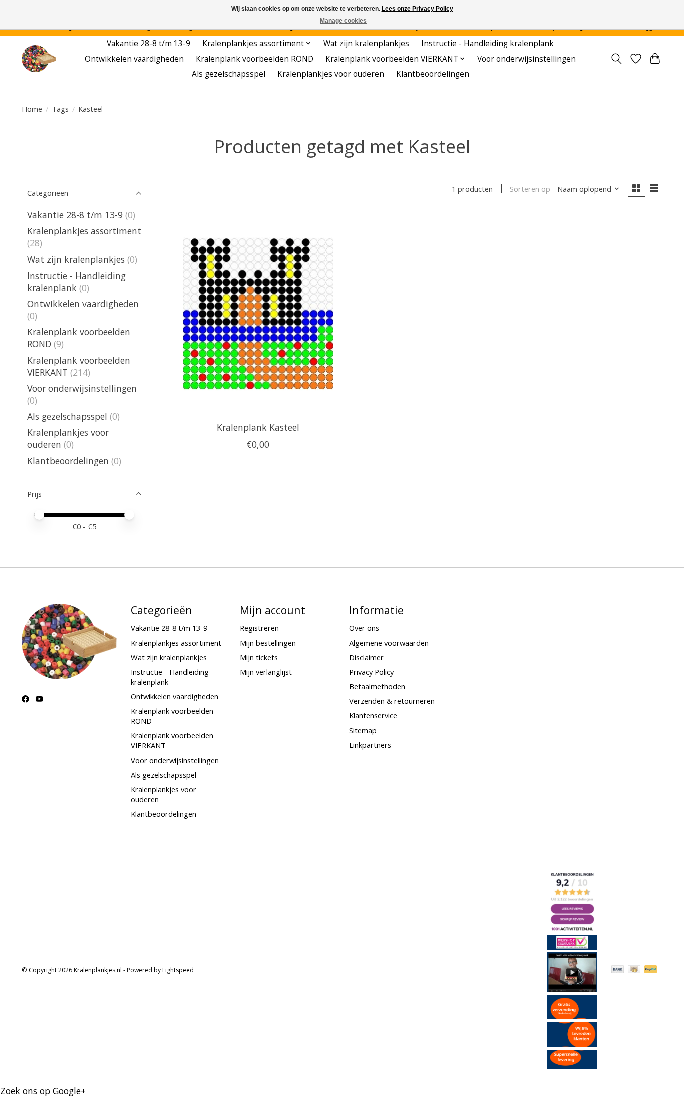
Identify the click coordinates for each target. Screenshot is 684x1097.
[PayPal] (650, 970)
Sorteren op (530, 189)
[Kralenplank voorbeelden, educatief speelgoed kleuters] (39, 59)
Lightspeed (178, 970)
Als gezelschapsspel (228, 74)
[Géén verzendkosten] (572, 1016)
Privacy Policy (371, 672)
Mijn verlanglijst (266, 672)
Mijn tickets (259, 657)
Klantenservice (373, 715)
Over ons (364, 628)
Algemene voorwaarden (389, 643)
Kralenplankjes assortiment (84, 231)
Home (32, 109)
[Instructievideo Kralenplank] (572, 989)
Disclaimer (366, 657)
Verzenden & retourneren (392, 701)
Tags (60, 109)
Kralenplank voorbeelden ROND (254, 59)
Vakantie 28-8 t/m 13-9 (148, 43)
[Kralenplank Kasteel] (258, 313)
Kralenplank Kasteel (258, 427)
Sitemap (363, 730)
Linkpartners (370, 745)
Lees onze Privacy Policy (417, 8)
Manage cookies (343, 20)
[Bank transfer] (617, 970)
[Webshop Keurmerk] (572, 946)
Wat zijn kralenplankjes (366, 43)
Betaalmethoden (377, 686)
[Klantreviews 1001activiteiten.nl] (572, 929)
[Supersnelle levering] (572, 1065)
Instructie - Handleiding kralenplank (487, 43)
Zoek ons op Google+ (43, 1091)
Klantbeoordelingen (432, 74)
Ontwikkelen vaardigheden (134, 59)
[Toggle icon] (616, 59)
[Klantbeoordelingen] (572, 1044)
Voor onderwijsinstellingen (526, 59)
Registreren (259, 628)
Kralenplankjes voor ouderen (330, 74)
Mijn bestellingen (268, 643)
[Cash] (634, 970)
